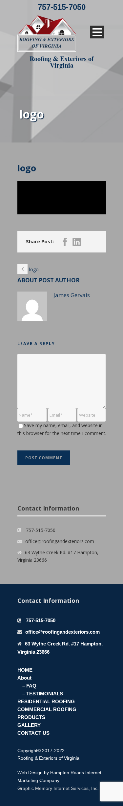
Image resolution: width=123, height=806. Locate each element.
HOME (24, 670)
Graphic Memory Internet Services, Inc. (58, 788)
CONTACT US (33, 733)
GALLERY (29, 725)
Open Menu (97, 32)
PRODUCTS (31, 717)
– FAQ (29, 685)
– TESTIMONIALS (42, 693)
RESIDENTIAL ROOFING (46, 701)
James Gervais (71, 295)
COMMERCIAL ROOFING (46, 709)
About (24, 678)
